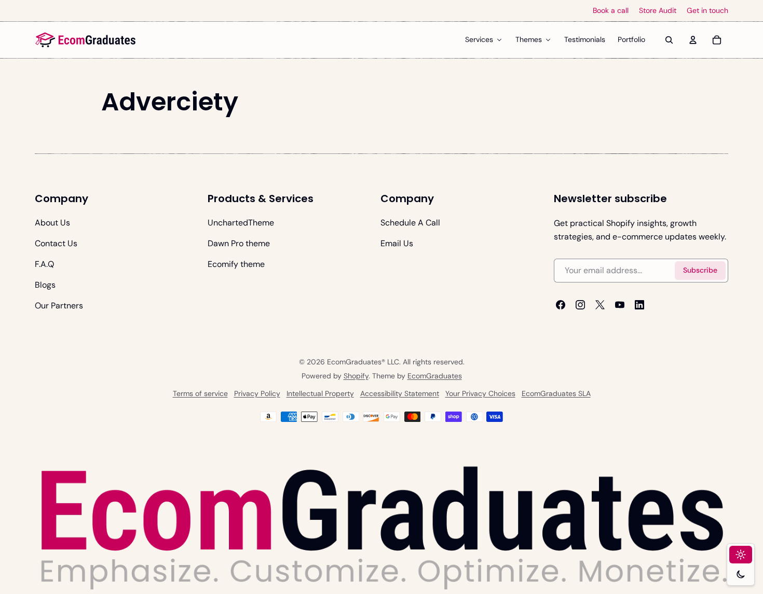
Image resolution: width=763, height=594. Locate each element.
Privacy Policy (257, 393)
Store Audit (657, 10)
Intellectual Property (320, 393)
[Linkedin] (639, 305)
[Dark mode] (740, 574)
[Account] (693, 40)
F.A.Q (44, 264)
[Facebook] (560, 305)
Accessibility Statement (399, 393)
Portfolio (631, 39)
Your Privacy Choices (480, 393)
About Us (52, 222)
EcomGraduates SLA (556, 393)
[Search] (669, 40)
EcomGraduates (434, 375)
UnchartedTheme (241, 222)
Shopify (356, 375)
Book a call (611, 10)
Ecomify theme (236, 264)
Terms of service (200, 393)
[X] (600, 305)
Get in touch (707, 10)
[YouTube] (620, 305)
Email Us (396, 243)
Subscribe (700, 270)
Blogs (45, 284)
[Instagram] (580, 305)
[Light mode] (740, 554)
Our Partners (59, 305)
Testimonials (584, 39)
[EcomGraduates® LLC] (86, 40)
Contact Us (56, 243)
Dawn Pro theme (239, 243)
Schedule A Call (410, 222)
